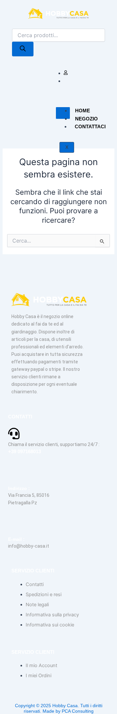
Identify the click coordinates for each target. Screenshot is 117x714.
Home (82, 110)
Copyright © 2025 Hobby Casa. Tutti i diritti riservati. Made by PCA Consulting (58, 708)
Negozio (86, 118)
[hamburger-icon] (63, 113)
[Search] (22, 49)
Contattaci (90, 126)
